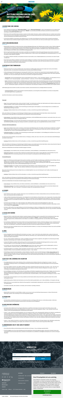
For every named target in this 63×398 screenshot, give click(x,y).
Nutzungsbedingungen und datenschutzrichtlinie (19, 396)
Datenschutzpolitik (30, 361)
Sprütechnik (4, 382)
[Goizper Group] (6, 380)
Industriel (3, 386)
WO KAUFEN (53, 373)
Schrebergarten (21, 378)
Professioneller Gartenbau (23, 380)
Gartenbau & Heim (22, 383)
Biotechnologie (5, 384)
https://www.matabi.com (52, 252)
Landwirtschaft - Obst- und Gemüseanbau (26, 375)
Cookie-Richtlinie (15, 205)
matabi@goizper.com (47, 78)
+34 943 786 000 (6, 374)
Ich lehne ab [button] (47, 393)
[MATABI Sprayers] (31, 1)
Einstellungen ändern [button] (47, 395)
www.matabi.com (15, 30)
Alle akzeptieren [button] (47, 391)
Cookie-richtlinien (5, 396)
